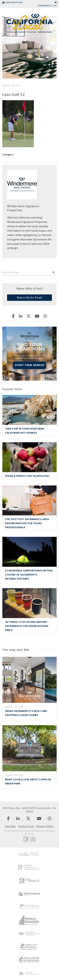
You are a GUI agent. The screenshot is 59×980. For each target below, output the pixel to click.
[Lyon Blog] (29, 22)
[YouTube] (37, 316)
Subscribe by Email (29, 297)
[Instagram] (45, 316)
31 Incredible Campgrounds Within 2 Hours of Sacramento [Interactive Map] (28, 574)
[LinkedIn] (20, 316)
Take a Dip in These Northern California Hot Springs (24, 430)
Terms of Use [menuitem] (26, 826)
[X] (29, 316)
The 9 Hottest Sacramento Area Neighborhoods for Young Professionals (27, 523)
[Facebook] (13, 316)
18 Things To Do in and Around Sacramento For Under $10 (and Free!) (26, 626)
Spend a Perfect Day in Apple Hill (27, 476)
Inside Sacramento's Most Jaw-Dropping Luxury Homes (26, 713)
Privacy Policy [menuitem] (44, 826)
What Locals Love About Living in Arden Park (28, 781)
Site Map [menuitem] (10, 826)
